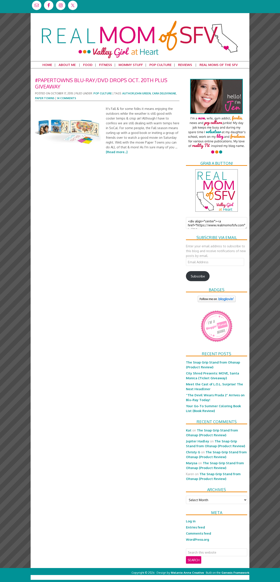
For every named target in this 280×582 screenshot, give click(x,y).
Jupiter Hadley (197, 441)
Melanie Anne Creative (187, 572)
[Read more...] (117, 152)
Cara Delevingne (164, 93)
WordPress (230, 577)
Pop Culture (102, 93)
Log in (191, 521)
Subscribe (198, 276)
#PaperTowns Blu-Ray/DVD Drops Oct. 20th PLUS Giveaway (101, 83)
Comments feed (198, 533)
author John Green (136, 93)
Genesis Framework (235, 572)
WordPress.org (197, 539)
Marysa (191, 463)
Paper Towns (44, 98)
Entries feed (195, 527)
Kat (188, 430)
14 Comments (66, 98)
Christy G (193, 452)
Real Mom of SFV (140, 20)
